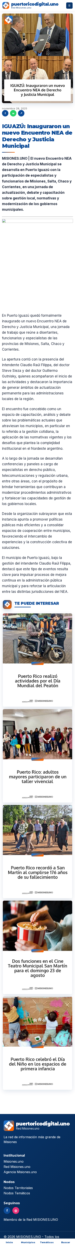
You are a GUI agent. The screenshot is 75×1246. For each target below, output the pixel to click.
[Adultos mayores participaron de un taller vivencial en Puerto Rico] (37, 755)
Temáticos (47, 1242)
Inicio (9, 1242)
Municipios (28, 1242)
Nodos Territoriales (18, 1188)
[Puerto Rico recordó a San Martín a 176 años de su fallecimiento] (37, 851)
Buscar (65, 1242)
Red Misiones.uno (17, 1167)
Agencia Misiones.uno (20, 1172)
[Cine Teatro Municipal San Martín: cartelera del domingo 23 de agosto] (37, 947)
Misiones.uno (14, 1161)
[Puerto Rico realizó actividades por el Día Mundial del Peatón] (37, 660)
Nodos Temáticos (17, 1193)
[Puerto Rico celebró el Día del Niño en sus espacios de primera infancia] (37, 1043)
